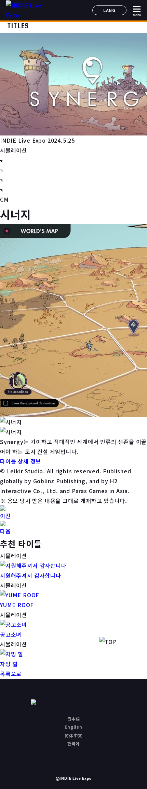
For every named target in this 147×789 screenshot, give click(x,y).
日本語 (73, 718)
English (73, 727)
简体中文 (73, 735)
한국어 (73, 743)
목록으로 (11, 674)
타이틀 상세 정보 (20, 461)
